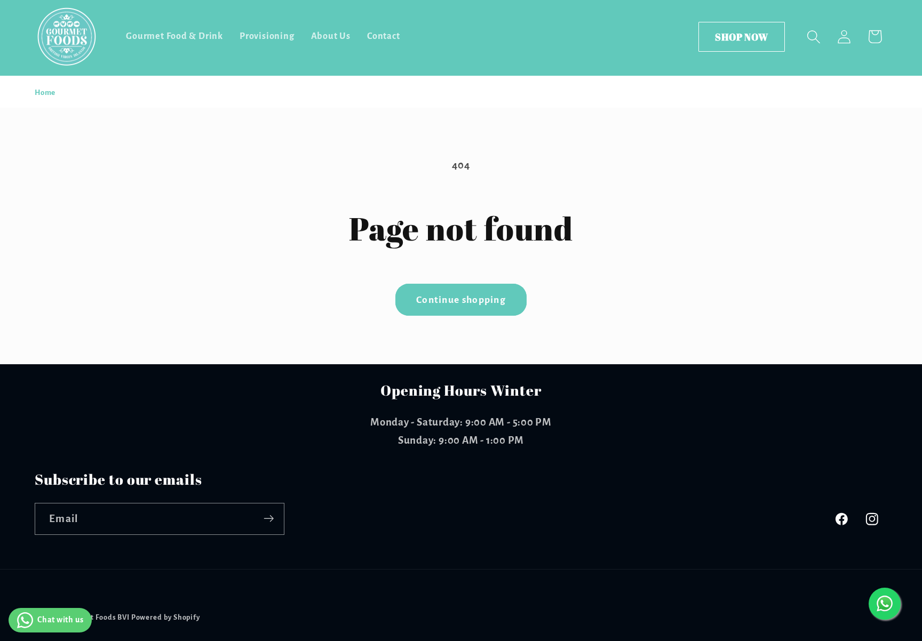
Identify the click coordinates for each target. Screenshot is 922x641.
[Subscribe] (268, 518)
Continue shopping (461, 299)
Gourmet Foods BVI (96, 617)
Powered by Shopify (165, 617)
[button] (814, 36)
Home (45, 93)
